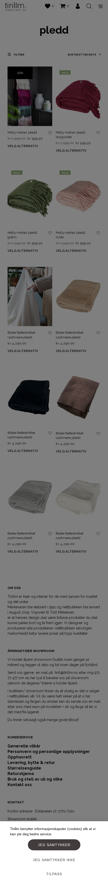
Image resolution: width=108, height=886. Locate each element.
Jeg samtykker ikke (54, 860)
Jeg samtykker (54, 845)
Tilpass (54, 874)
